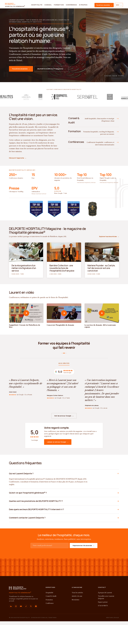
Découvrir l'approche (17, 158)
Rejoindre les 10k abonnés (83, 545)
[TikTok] (26, 606)
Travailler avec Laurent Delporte (106, 597)
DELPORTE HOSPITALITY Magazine (51, 69)
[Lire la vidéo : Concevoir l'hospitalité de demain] (64, 313)
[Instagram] (16, 606)
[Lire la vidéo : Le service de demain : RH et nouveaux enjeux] (101, 313)
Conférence (71, 5)
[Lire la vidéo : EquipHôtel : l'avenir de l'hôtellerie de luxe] (26, 313)
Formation (59, 5)
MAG (119, 5)
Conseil (48, 5)
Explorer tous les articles (109, 236)
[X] (31, 606)
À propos (83, 5)
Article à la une (77, 596)
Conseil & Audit (51, 596)
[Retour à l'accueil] (17, 588)
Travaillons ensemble (104, 5)
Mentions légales (112, 617)
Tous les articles (77, 593)
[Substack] (36, 606)
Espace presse (103, 602)
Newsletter (75, 600)
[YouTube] (21, 606)
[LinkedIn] (11, 606)
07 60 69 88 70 (103, 606)
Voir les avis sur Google (64, 416)
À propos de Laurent (105, 593)
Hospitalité (36, 5)
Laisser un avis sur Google (57, 442)
